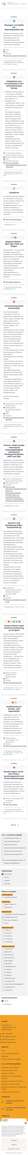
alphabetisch (7, 1004)
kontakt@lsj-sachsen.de (9, 1036)
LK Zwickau (8, 990)
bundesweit (8, 952)
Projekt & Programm (10, 904)
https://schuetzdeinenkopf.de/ (13, 683)
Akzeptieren (14, 1140)
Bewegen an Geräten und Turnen (12, 1081)
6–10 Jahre (8, 936)
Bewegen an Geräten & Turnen (13, 851)
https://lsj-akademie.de (9, 1042)
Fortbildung (8, 907)
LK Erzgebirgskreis (9, 966)
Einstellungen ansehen (14, 1149)
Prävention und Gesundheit (10, 1067)
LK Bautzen (8, 963)
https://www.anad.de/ (11, 804)
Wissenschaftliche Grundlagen (11, 1059)
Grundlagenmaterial (10, 917)
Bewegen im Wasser (10, 845)
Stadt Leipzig (8, 961)
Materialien (7, 884)
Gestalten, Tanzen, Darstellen (11, 1084)
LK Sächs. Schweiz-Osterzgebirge (13, 984)
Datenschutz (8, 1152)
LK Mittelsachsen (9, 978)
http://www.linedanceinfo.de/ (13, 219)
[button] (25, 1123)
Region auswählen (8, 946)
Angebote (7, 880)
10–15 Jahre (8, 939)
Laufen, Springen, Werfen (10, 1070)
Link (6, 923)
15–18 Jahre (8, 942)
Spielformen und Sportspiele (11, 1092)
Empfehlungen (7, 895)
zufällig (6, 1001)
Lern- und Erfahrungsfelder (10, 1053)
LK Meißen (8, 975)
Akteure (6, 877)
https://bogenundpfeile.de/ (12, 282)
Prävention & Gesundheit (12, 841)
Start (3, 1051)
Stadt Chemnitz (9, 958)
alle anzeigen (8, 874)
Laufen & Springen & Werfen (12, 838)
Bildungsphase (7, 927)
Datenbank (5, 1056)
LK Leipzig (7, 972)
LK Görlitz (7, 969)
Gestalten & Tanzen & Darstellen (13, 854)
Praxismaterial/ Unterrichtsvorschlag (14, 914)
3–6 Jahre (7, 933)
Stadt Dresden (9, 955)
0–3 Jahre (7, 930)
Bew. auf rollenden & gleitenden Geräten (13, 860)
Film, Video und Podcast (11, 920)
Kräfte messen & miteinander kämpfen (15, 848)
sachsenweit (8, 949)
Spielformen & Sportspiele (12, 863)
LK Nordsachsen (9, 981)
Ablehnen (14, 1144)
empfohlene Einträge (10, 897)
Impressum (20, 1152)
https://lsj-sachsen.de (8, 1039)
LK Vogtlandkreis (9, 987)
